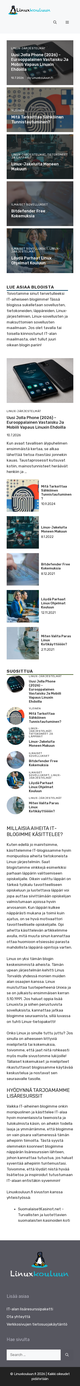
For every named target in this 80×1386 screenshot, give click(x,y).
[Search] (67, 1355)
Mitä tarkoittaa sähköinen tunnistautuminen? (37, 119)
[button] (55, 22)
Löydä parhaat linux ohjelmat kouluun (31, 260)
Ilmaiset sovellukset (29, 204)
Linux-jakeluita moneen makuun (35, 166)
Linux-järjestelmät (28, 48)
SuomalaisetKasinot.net (39, 1209)
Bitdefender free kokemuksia (28, 213)
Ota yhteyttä (18, 1316)
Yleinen (18, 110)
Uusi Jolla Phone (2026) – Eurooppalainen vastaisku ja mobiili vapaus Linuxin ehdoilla (39, 62)
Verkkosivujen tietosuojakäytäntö (37, 1324)
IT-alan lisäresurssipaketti (30, 1309)
